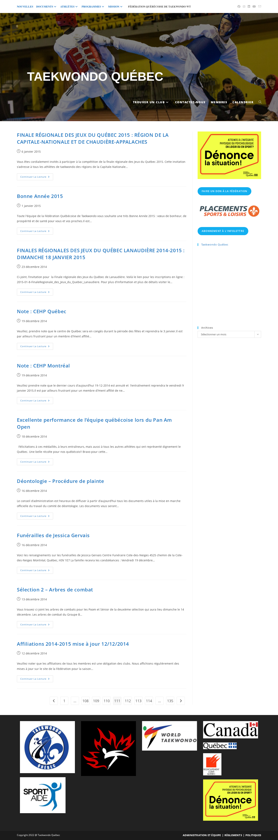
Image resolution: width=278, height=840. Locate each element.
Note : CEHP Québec (41, 311)
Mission (113, 6)
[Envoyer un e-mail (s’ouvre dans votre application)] (259, 6)
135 (170, 700)
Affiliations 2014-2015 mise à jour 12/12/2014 (73, 643)
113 (138, 700)
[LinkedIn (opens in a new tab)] (248, 6)
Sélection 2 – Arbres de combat (55, 589)
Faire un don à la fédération (224, 191)
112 (128, 700)
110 (107, 700)
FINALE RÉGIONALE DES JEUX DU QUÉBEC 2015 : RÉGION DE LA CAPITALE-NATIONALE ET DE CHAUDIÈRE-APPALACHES (93, 138)
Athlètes (67, 6)
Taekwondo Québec (95, 76)
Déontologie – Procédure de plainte (60, 481)
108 (85, 700)
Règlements (233, 835)
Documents (44, 6)
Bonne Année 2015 (40, 196)
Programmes (91, 6)
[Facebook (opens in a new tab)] (239, 6)
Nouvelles (25, 6)
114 (149, 700)
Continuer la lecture (36, 177)
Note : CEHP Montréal (43, 365)
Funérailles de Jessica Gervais (53, 535)
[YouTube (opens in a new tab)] (254, 6)
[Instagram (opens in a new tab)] (244, 6)
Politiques (253, 835)
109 (96, 700)
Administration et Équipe (202, 835)
